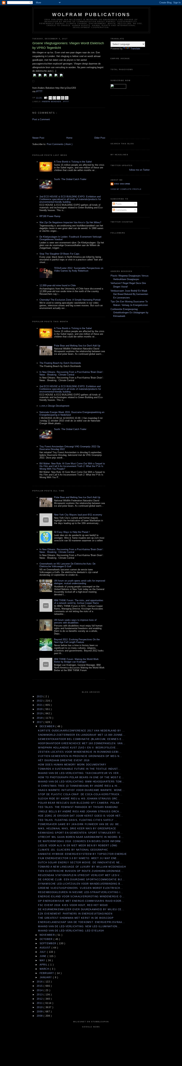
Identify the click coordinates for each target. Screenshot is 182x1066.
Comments (121, 210)
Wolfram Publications (91, 14)
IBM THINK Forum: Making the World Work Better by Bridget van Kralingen (76, 660)
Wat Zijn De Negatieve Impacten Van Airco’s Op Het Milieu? (70, 222)
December (48, 726)
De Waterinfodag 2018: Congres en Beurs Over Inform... (80, 841)
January (46, 977)
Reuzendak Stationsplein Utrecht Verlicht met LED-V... (80, 875)
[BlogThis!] (54, 98)
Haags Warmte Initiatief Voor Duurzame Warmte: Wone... (81, 790)
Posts (118, 204)
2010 (40, 1007)
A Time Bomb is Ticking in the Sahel (73, 161)
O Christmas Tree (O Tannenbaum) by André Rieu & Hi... (79, 786)
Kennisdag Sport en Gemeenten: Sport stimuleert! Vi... (80, 832)
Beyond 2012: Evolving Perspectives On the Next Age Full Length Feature (77, 640)
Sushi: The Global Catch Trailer (70, 179)
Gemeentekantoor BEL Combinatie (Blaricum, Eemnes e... (81, 739)
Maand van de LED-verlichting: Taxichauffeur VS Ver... (79, 773)
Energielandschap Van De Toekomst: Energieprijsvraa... (81, 922)
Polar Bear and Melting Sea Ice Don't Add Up (77, 345)
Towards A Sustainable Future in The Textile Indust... (79, 769)
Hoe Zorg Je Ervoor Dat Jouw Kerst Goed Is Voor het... (80, 815)
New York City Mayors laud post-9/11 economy (78, 514)
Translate (135, 48)
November (48, 935)
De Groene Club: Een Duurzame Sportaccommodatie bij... (81, 879)
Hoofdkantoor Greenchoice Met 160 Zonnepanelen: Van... (81, 743)
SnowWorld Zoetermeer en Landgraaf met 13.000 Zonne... (81, 735)
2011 (40, 1003)
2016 (40, 981)
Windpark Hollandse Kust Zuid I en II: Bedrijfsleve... (78, 747)
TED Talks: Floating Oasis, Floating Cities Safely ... (77, 820)
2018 (40, 718)
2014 (40, 990)
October (46, 939)
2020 (40, 709)
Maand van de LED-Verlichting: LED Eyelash (71, 930)
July (43, 952)
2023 (40, 696)
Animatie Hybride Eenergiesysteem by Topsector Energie (82, 854)
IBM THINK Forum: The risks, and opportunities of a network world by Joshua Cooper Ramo (78, 601)
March (45, 969)
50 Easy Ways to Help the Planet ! (72, 532)
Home (69, 137)
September (48, 943)
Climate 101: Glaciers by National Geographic (73, 849)
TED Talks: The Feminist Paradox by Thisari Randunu (78, 807)
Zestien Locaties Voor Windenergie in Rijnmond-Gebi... (79, 752)
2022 (40, 700)
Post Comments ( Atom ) (59, 144)
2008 (40, 1015)
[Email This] (50, 98)
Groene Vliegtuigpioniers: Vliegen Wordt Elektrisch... (80, 888)
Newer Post (38, 137)
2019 (40, 713)
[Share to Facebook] (62, 98)
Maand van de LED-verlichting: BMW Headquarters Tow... (81, 781)
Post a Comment (41, 119)
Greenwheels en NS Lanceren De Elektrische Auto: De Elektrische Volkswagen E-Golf (67, 565)
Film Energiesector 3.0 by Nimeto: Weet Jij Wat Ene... (78, 858)
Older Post (99, 137)
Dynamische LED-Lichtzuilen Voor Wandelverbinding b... (80, 883)
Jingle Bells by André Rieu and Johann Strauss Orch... (80, 811)
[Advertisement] (53, 128)
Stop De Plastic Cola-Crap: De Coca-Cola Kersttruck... (80, 794)
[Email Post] (45, 98)
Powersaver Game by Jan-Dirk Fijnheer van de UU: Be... (80, 824)
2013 (40, 994)
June (44, 956)
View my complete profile (126, 189)
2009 (40, 1011)
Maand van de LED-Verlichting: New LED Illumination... (79, 926)
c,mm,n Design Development (54, 405)
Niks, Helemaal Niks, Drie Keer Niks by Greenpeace (77, 828)
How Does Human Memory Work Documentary (72, 764)
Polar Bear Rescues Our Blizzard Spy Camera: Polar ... (80, 803)
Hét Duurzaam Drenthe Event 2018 (63, 760)
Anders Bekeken (52, 101)
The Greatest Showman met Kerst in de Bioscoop (76, 918)
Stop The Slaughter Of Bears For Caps (59, 253)
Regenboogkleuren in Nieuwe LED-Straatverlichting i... (80, 892)
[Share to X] (58, 98)
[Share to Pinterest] (66, 98)
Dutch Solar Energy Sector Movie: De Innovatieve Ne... (80, 862)
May (43, 960)
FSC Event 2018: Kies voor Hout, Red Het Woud (73, 905)
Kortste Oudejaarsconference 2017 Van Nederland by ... (81, 730)
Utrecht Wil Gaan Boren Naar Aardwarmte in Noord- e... (81, 837)
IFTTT (39, 91)
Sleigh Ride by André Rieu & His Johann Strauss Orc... (79, 798)
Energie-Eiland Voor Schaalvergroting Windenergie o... (81, 896)
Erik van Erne (122, 184)
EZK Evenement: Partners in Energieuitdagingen (75, 913)
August (46, 947)
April (44, 964)
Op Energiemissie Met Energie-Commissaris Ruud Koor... (81, 901)
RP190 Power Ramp (49, 216)
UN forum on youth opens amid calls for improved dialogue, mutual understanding (79, 582)
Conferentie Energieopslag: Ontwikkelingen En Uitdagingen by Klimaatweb (129, 312)
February (47, 973)
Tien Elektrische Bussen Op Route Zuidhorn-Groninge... (81, 871)
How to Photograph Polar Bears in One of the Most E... (81, 777)
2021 (40, 705)
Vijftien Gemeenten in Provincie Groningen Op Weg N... (80, 756)
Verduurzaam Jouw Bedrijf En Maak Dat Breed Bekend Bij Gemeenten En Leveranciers (129, 294)
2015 (40, 986)
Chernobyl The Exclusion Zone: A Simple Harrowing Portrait (70, 299)
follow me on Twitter (139, 170)
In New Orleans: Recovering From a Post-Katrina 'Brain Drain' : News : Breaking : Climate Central (71, 373)
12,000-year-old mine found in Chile (57, 285)
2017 (40, 722)
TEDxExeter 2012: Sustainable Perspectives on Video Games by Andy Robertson (78, 269)
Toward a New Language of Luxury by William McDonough (82, 866)
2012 (40, 998)
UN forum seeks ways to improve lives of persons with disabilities (75, 621)
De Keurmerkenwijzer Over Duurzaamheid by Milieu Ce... (81, 909)
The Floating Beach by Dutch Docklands (60, 363)
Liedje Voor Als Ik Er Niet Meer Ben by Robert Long (77, 845)
